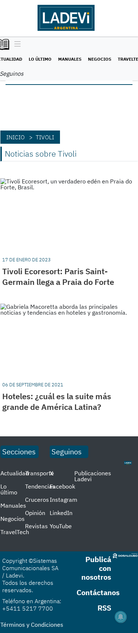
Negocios (99, 59)
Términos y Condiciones (31, 624)
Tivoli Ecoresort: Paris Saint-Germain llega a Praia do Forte (58, 276)
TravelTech (14, 532)
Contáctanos (98, 592)
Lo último (40, 59)
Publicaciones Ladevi (92, 476)
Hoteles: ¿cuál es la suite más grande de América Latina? (56, 401)
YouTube (61, 526)
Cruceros (37, 499)
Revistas (36, 526)
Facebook (62, 486)
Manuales (69, 59)
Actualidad (14, 473)
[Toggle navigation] (15, 44)
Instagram (63, 499)
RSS (104, 608)
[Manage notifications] (121, 617)
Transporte (39, 473)
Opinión (35, 512)
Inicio (15, 137)
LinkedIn (61, 512)
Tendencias (40, 486)
